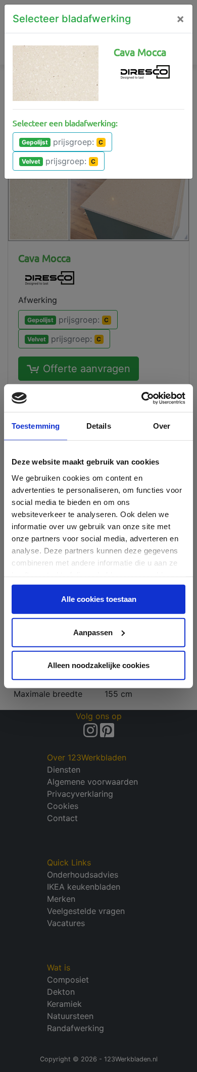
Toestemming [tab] (36, 426)
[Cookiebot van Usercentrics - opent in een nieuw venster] (141, 397)
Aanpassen (93, 632)
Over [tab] (161, 426)
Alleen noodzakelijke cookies (98, 665)
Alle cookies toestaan (98, 599)
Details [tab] (98, 426)
